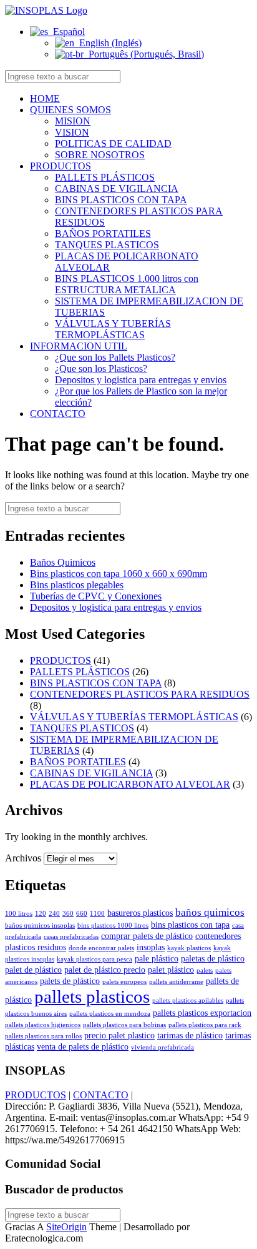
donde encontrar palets (101, 948)
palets (204, 970)
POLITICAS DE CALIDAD (113, 143)
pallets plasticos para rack (204, 1024)
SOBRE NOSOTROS (100, 154)
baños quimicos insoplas (40, 925)
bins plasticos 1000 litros (112, 925)
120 (40, 913)
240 (54, 913)
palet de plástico (33, 970)
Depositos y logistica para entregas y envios (140, 379)
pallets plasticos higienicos (42, 1024)
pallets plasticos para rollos (43, 1036)
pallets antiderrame (176, 981)
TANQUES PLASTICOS (107, 244)
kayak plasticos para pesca (94, 959)
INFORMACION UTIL (78, 346)
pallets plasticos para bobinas (124, 1024)
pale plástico (156, 958)
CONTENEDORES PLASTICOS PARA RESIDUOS (140, 694)
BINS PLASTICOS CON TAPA (121, 199)
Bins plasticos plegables (77, 584)
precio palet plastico (119, 1035)
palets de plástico (70, 981)
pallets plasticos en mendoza (109, 1013)
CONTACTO (57, 413)
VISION (72, 132)
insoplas (151, 947)
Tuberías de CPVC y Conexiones (96, 596)
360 (68, 913)
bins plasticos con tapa (190, 925)
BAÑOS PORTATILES (103, 233)
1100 (97, 913)
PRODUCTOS (60, 166)
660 (81, 913)
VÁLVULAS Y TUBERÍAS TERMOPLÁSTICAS (113, 329)
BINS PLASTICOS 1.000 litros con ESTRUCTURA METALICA (126, 284)
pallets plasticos (92, 996)
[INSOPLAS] (46, 10)
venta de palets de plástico (82, 1046)
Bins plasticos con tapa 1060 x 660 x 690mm (118, 573)
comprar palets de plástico (147, 936)
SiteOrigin (66, 1226)
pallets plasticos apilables (187, 1000)
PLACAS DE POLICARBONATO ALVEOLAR (130, 784)
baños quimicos (210, 912)
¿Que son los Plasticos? (101, 368)
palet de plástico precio (104, 970)
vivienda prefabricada (162, 1047)
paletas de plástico (213, 958)
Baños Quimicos (62, 562)
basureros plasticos (140, 913)
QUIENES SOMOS (70, 109)
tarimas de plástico (190, 1035)
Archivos (23, 858)
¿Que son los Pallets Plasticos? (115, 357)
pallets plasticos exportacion (202, 1013)
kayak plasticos (189, 948)
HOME (45, 98)
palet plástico (171, 970)
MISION (72, 121)
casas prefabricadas (71, 936)
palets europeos (124, 981)
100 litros (18, 913)
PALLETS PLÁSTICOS (105, 177)
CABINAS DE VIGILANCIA (116, 188)
